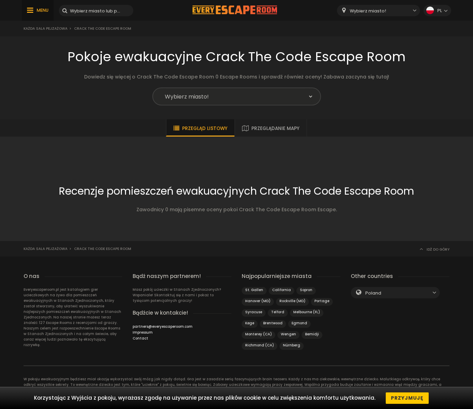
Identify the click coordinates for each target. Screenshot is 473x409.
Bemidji (312, 334)
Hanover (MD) (257, 301)
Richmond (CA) (259, 345)
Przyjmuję (407, 397)
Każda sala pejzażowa (46, 28)
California (281, 289)
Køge (249, 323)
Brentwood (273, 323)
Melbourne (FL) (306, 312)
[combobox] (378, 10)
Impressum (143, 332)
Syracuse (253, 312)
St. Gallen (254, 289)
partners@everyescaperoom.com (163, 326)
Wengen (288, 334)
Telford (277, 312)
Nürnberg (291, 345)
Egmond (299, 323)
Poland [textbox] (373, 293)
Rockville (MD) (292, 301)
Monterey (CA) (258, 334)
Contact (140, 338)
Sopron (306, 289)
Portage (321, 301)
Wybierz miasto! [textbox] (368, 11)
